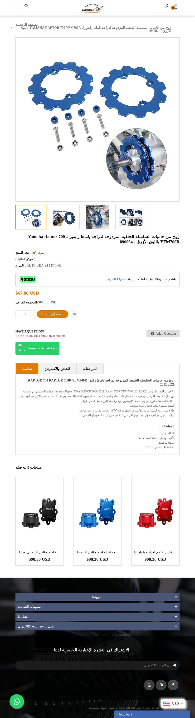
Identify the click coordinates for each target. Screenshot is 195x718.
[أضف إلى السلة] (47, 528)
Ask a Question (165, 333)
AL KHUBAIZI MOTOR (44, 265)
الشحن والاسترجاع (57, 369)
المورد (19, 265)
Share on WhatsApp (42, 348)
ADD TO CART (148, 702)
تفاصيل (27, 369)
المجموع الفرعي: (26, 302)
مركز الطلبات (24, 259)
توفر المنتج (22, 252)
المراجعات (90, 369)
